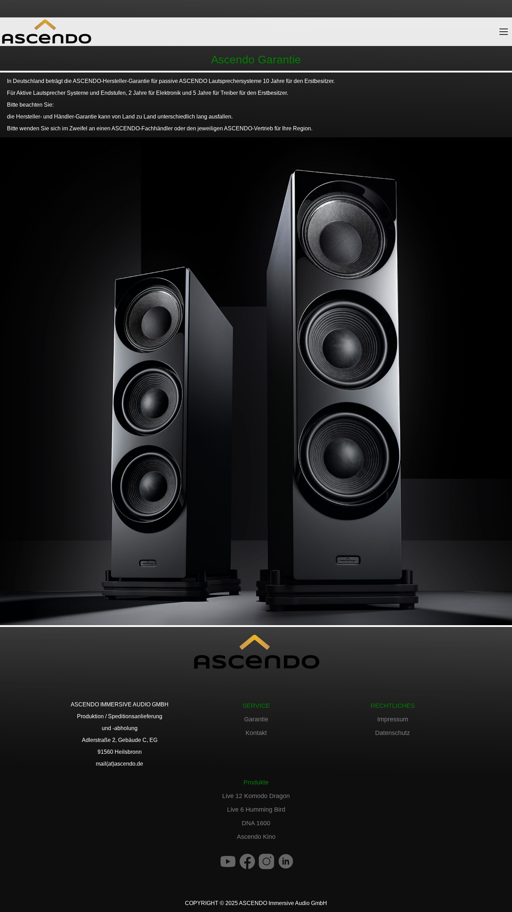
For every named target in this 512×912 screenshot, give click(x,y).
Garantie (256, 719)
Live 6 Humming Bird (256, 809)
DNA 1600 (256, 823)
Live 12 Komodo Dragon (256, 795)
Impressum (392, 719)
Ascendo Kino (256, 836)
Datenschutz (392, 732)
